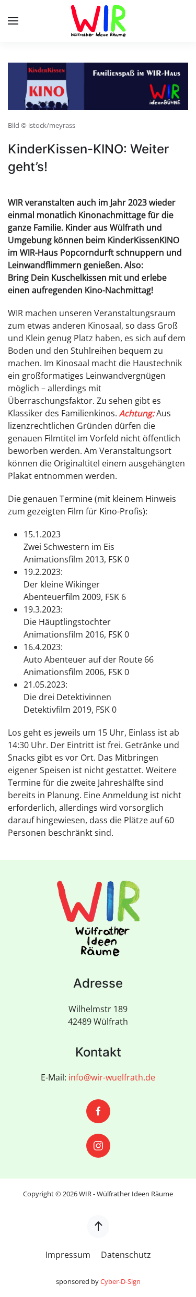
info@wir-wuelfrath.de (111, 1077)
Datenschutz (126, 1254)
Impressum (67, 1254)
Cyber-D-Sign (120, 1281)
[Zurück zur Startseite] (98, 21)
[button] (13, 21)
